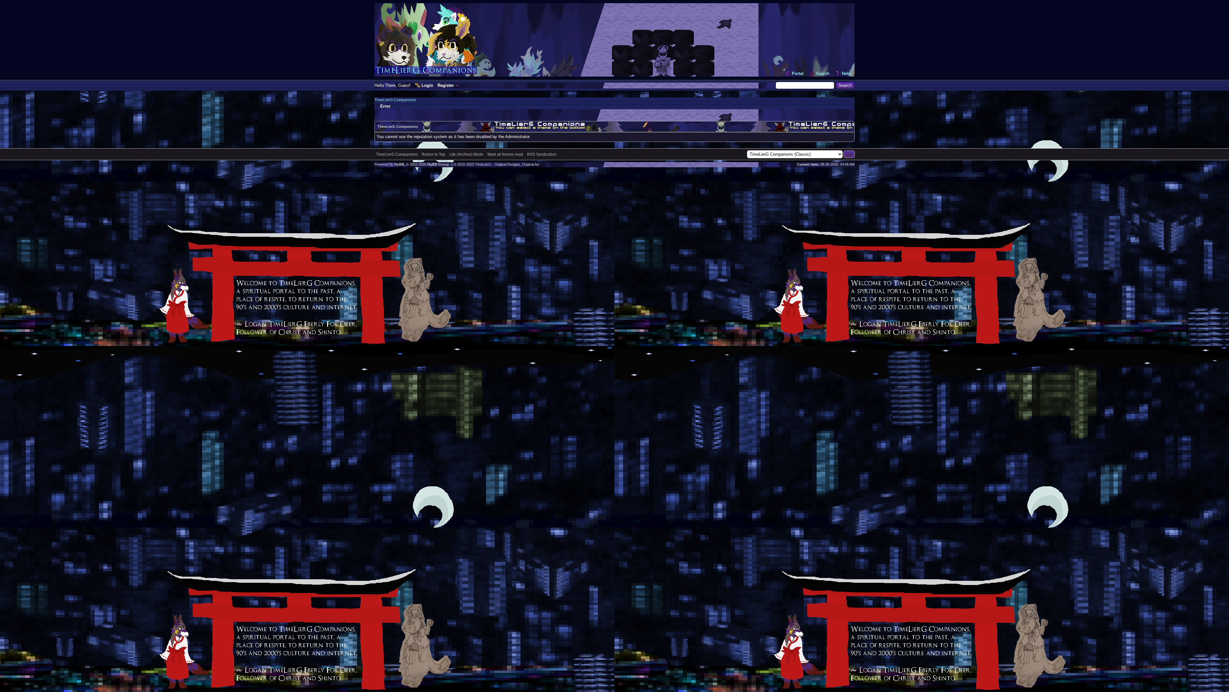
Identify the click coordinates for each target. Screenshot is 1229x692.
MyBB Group (438, 164)
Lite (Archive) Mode (466, 154)
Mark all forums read (505, 154)
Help (846, 73)
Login (427, 85)
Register (446, 85)
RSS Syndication (542, 154)
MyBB (399, 164)
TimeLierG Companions (395, 100)
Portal (798, 73)
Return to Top (433, 154)
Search (823, 73)
